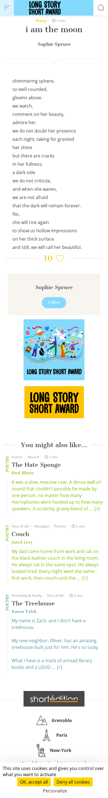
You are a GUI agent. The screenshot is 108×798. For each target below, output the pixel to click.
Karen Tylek (24, 611)
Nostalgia (41, 526)
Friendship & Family (27, 595)
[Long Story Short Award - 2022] (54, 349)
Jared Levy (22, 542)
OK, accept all (34, 782)
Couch (20, 534)
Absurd (33, 457)
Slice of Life (20, 526)
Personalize (55, 791)
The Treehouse (33, 603)
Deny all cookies (73, 782)
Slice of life (55, 595)
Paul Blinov (23, 472)
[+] (97, 509)
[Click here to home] (54, 699)
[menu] (7, 8)
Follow (54, 302)
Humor (17, 457)
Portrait (60, 526)
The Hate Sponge (36, 464)
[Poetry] (54, 402)
